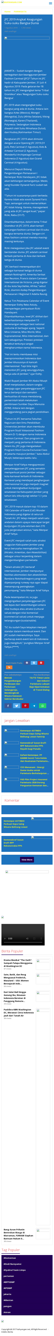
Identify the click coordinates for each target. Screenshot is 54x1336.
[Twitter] (34, 663)
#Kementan (10, 1258)
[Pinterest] (41, 663)
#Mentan (8, 1300)
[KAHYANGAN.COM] (11, 2)
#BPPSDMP (9, 1282)
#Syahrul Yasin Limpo (15, 1270)
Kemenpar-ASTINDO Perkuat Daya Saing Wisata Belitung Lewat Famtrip (34, 733)
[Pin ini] (25, 705)
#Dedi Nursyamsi (12, 1264)
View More (27, 859)
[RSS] (9, 667)
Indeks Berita (7, 1332)
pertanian (9, 1276)
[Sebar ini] (8, 705)
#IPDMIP (8, 1288)
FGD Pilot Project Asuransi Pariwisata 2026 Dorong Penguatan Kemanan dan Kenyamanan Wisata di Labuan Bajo (33, 785)
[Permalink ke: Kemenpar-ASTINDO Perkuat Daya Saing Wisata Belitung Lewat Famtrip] (11, 734)
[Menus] (51, 3)
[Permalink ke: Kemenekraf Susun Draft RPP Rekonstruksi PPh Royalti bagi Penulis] (11, 746)
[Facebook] (27, 663)
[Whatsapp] (42, 705)
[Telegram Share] (34, 705)
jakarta (7, 1294)
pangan (8, 1306)
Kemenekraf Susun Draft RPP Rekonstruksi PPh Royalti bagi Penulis (33, 745)
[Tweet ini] (16, 705)
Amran (7, 1312)
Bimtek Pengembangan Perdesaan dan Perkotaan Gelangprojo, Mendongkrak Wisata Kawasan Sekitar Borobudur (13, 686)
